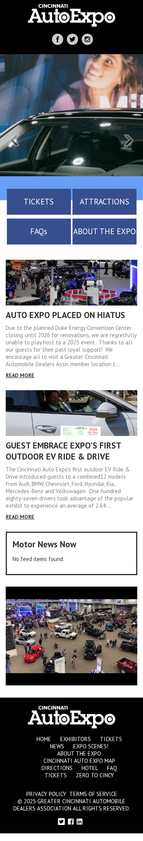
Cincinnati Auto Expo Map (79, 760)
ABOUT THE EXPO (104, 231)
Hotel (90, 768)
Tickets (111, 739)
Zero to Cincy (95, 775)
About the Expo (79, 753)
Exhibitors (75, 739)
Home (44, 739)
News (57, 746)
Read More (20, 375)
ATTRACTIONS (104, 201)
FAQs (38, 231)
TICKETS (39, 201)
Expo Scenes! (90, 746)
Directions (57, 768)
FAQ (112, 768)
